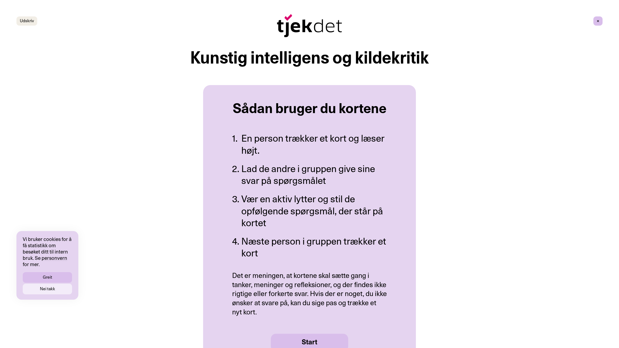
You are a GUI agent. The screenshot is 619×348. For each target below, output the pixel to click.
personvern (54, 258)
